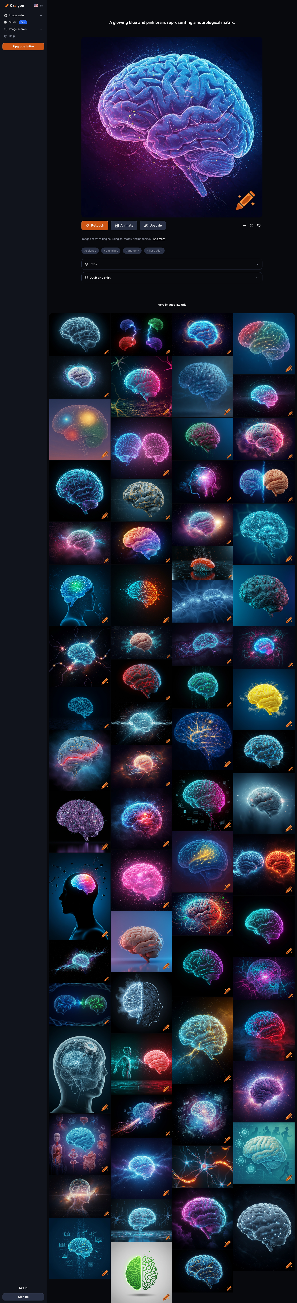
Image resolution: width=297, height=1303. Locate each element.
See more (159, 239)
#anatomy (132, 250)
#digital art (111, 250)
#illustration (154, 250)
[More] (244, 225)
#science (90, 250)
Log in (23, 1287)
